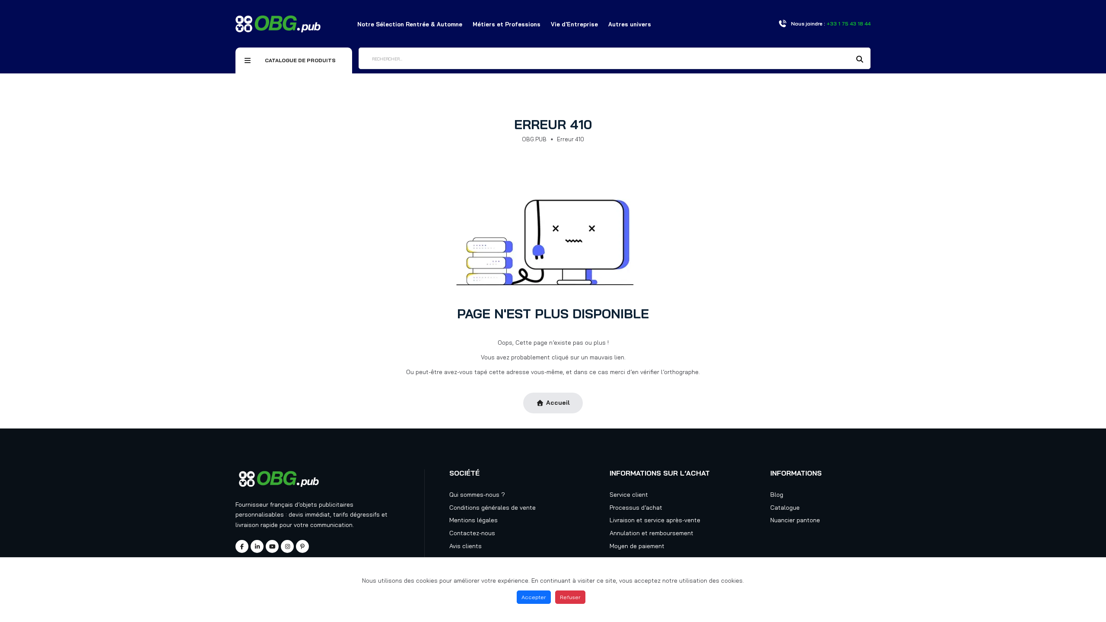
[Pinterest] (302, 546)
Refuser (570, 596)
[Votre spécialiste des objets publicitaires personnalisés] (278, 23)
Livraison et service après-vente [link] (655, 520)
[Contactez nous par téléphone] (782, 23)
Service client (629, 494)
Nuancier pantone (795, 520)
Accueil (558, 402)
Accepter (533, 596)
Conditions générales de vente (492, 507)
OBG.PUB (534, 139)
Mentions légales (473, 520)
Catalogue (785, 507)
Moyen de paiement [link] (637, 546)
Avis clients (465, 546)
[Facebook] (241, 546)
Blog (776, 494)
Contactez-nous (472, 533)
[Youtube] (272, 546)
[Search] (860, 59)
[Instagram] (287, 546)
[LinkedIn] (257, 546)
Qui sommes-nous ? (477, 494)
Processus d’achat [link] (636, 507)
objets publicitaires (326, 504)
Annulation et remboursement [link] (651, 533)
